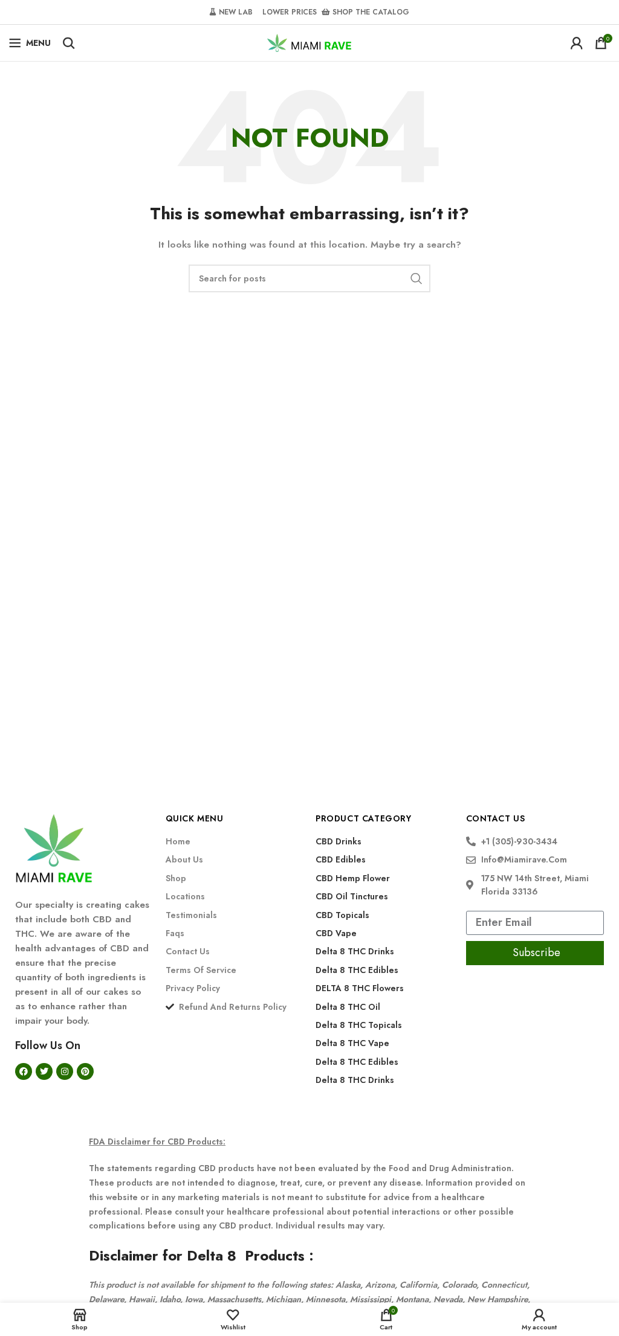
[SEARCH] (416, 278)
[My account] (577, 43)
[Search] (69, 43)
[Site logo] (309, 42)
